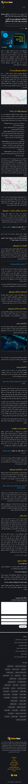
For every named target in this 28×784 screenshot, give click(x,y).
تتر (12, 675)
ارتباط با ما (14, 760)
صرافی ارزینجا (6, 691)
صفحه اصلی (14, 757)
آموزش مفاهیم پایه (23, 645)
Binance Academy (19, 555)
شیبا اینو (13, 688)
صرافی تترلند (7, 697)
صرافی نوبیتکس (11, 707)
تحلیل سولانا (15, 685)
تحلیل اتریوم (6, 675)
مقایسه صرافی (23, 716)
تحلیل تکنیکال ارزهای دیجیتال (20, 657)
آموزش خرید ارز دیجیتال (21, 666)
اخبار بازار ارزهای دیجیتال (22, 648)
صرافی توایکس (23, 700)
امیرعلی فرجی (22, 28)
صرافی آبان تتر (6, 688)
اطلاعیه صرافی (24, 654)
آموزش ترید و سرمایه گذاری (17, 14)
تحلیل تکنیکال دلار (22, 682)
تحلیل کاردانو (7, 685)
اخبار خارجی (7, 669)
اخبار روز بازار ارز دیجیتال (21, 672)
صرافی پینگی (7, 710)
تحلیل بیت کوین (22, 678)
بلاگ (26, 14)
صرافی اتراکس (23, 691)
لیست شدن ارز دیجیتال (21, 713)
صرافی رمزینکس (14, 700)
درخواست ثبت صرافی (14, 764)
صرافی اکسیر (14, 694)
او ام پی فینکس (10, 672)
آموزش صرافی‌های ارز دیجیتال (20, 642)
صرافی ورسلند (15, 710)
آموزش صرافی (10, 666)
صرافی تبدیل (14, 697)
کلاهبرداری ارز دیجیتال (21, 719)
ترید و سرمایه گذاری (8, 23)
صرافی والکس (23, 710)
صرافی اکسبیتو (23, 694)
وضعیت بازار (14, 765)
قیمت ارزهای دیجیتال (14, 767)
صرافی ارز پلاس (14, 691)
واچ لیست (7, 716)
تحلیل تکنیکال (13, 678)
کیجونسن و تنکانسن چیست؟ (17, 264)
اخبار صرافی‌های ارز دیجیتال (21, 651)
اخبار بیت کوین (15, 669)
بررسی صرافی (17, 675)
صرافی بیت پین (6, 694)
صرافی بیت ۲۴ (23, 697)
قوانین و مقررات (14, 762)
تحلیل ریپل (23, 685)
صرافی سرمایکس (22, 704)
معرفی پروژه (10, 713)
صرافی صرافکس (13, 704)
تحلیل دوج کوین (11, 682)
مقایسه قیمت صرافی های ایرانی (14, 769)
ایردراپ (24, 675)
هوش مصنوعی (14, 716)
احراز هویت (23, 669)
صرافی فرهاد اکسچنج (21, 707)
